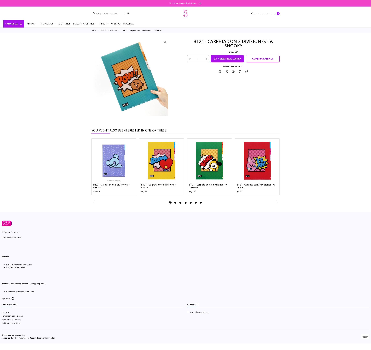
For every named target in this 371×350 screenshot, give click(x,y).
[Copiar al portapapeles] (246, 71)
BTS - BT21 (114, 31)
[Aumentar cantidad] (206, 58)
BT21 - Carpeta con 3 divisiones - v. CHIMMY (208, 186)
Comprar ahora (262, 58)
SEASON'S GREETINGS (83, 23)
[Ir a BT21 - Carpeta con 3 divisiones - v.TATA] (161, 160)
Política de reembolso (11, 319)
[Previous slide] (93, 202)
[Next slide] (277, 202)
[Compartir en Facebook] (220, 71)
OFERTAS (115, 23)
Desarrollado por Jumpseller (42, 338)
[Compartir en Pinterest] (240, 71)
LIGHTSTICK (64, 23)
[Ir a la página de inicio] (185, 13)
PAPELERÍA (128, 23)
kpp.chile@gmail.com (199, 312)
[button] (170, 202)
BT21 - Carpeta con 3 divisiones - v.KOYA (111, 186)
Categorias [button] (11, 23)
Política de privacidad (11, 323)
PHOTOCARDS (46, 23)
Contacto (5, 312)
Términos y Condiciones (12, 316)
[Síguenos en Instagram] (128, 13)
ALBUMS (31, 23)
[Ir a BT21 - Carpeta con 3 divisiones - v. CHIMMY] (209, 160)
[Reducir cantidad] (189, 58)
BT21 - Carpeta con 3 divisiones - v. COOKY (256, 186)
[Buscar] (93, 13)
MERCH (102, 23)
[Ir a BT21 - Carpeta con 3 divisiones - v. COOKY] (257, 160)
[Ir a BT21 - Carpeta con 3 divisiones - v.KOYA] (113, 160)
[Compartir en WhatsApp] (233, 71)
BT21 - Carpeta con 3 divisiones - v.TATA (159, 186)
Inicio (93, 31)
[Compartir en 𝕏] (226, 71)
